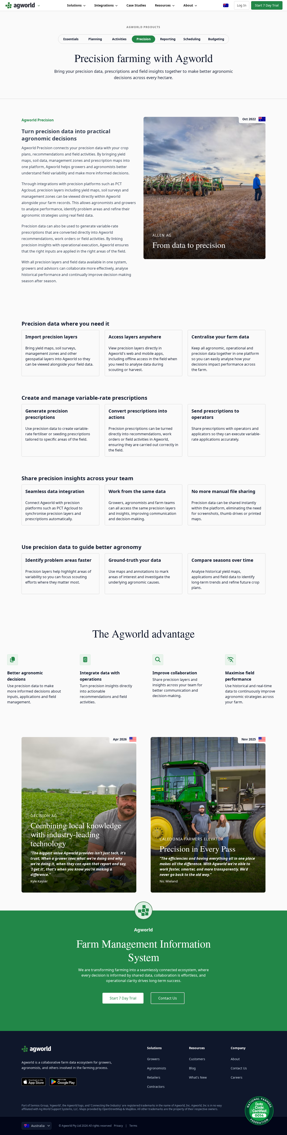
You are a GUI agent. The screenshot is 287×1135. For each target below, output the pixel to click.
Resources (163, 5)
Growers (153, 1059)
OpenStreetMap (112, 1109)
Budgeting (216, 39)
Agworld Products (143, 27)
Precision (144, 39)
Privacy (118, 1126)
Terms (133, 1126)
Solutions (74, 5)
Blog (192, 1068)
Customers (197, 1059)
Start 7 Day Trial (267, 5)
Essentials (70, 39)
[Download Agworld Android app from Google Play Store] (63, 1082)
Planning (95, 39)
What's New (198, 1077)
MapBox (131, 1109)
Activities (119, 39)
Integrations (104, 5)
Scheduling (191, 39)
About (188, 5)
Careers (236, 1077)
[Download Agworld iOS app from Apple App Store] (34, 1082)
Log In (241, 5)
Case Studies (136, 5)
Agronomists (156, 1068)
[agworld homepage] (23, 5)
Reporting (168, 39)
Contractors (156, 1086)
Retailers (153, 1077)
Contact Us (167, 998)
